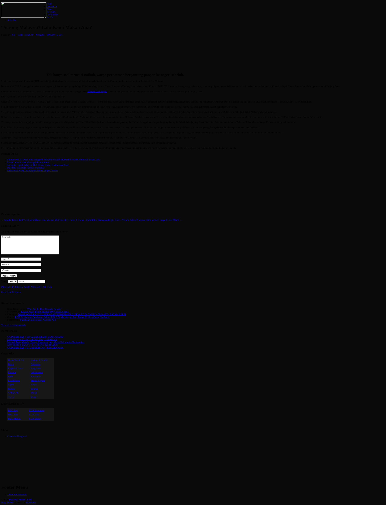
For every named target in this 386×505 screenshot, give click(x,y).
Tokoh (34, 392)
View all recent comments (13, 325)
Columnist (35, 364)
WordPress (31, 502)
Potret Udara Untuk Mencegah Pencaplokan (28, 162)
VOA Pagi (34, 414)
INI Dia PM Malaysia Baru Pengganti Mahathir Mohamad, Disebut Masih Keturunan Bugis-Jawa (53, 159)
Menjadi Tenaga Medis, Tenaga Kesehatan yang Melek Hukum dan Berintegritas (45, 342)
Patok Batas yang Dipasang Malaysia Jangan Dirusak (32, 170)
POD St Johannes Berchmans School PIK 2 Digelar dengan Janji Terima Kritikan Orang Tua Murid (62, 317)
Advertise (11, 20)
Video (33, 397)
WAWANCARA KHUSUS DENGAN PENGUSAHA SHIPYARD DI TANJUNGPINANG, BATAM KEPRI (72, 314)
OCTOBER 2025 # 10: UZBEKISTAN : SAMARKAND (35, 336)
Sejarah (34, 388)
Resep (33, 384)
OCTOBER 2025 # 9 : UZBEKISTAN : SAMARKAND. (35, 347)
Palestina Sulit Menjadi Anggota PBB (38, 319)
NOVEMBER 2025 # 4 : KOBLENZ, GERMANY (32, 339)
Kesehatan (36, 376)
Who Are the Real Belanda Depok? (44, 309)
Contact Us (51, 6)
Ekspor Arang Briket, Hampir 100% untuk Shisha (44, 311)
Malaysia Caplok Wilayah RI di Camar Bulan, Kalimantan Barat (37, 165)
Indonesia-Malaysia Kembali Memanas (25, 167)
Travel (11, 397)
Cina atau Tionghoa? (17, 436)
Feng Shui (35, 368)
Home (49, 3)
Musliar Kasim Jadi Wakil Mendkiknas (21, 220)
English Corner (15, 368)
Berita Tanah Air (25, 35)
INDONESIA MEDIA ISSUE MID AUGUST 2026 (26, 287)
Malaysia (40, 35)
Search (4, 281)
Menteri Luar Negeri (97, 91)
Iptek (10, 376)
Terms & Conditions (17, 494)
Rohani (11, 388)
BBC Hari (13, 414)
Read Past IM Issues (11, 292)
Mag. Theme (7, 502)
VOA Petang (35, 418)
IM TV (49, 17)
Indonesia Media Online (20, 499)
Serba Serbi (13, 392)
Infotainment (37, 372)
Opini (11, 384)
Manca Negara (38, 380)
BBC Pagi (13, 410)
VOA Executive (36, 410)
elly (13, 35)
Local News (14, 380)
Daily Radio (52, 14)
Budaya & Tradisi (39, 360)
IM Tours (50, 12)
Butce (11, 364)
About (49, 9)
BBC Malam (14, 418)
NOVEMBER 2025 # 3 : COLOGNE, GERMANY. (32, 345)
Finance (12, 372)
